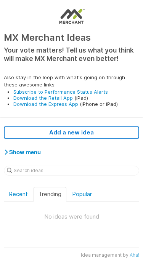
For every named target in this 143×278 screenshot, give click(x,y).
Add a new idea (71, 132)
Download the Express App (45, 104)
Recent (18, 194)
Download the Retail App (43, 98)
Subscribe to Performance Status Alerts (60, 92)
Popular (82, 194)
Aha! (134, 255)
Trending (50, 194)
